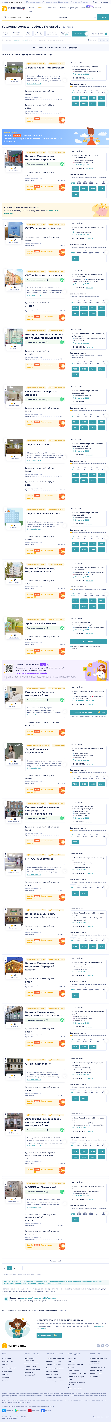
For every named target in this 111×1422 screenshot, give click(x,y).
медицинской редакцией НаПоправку (38, 1298)
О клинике (72, 1358)
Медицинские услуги (97, 1367)
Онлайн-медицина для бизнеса (76, 1383)
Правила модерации (53, 1377)
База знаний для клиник (55, 1381)
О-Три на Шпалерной (38, 1063)
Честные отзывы (30, 1366)
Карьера (5, 1364)
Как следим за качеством (77, 1373)
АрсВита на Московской (40, 623)
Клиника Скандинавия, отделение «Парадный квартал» (40, 966)
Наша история (7, 1361)
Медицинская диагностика (95, 1363)
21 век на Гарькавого (38, 444)
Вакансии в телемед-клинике (75, 1366)
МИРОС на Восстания (39, 858)
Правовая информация (101, 1417)
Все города (94, 1377)
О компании (6, 1358)
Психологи (97, 8)
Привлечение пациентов (55, 1358)
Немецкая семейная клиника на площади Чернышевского (44, 336)
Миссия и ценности (9, 1368)
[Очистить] (53, 17)
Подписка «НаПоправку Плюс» (77, 1378)
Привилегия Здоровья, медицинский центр (39, 694)
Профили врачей (96, 1370)
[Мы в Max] (107, 1345)
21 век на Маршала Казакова (43, 513)
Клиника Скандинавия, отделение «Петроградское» (43, 1014)
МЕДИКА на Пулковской (40, 1187)
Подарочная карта (75, 1388)
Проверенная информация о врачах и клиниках (31, 1360)
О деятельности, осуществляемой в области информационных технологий (28, 1406)
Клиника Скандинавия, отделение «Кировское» (40, 158)
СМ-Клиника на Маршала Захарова (41, 393)
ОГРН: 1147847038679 (9, 1419)
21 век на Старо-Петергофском (44, 67)
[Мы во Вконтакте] (102, 1345)
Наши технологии (74, 1370)
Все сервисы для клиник (55, 1368)
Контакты (5, 1381)
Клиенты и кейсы (52, 1374)
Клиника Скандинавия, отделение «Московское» (41, 915)
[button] (29, 17)
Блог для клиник (52, 1371)
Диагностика (51, 8)
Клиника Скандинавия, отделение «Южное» (40, 570)
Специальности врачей (98, 1358)
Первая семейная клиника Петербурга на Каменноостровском (42, 810)
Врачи (31, 8)
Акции (31, 11)
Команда (71, 1361)
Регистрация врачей (53, 1364)
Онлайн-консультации (69, 8)
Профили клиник (96, 1373)
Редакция (6, 1377)
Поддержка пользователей (29, 1374)
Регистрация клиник (53, 1361)
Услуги (39, 8)
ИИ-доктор (85, 8)
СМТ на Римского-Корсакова (43, 275)
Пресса (5, 1374)
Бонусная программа (32, 1369)
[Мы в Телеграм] (98, 1345)
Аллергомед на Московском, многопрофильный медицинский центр (43, 1122)
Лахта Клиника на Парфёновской (36, 751)
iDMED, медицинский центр (43, 228)
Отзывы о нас (7, 1371)
